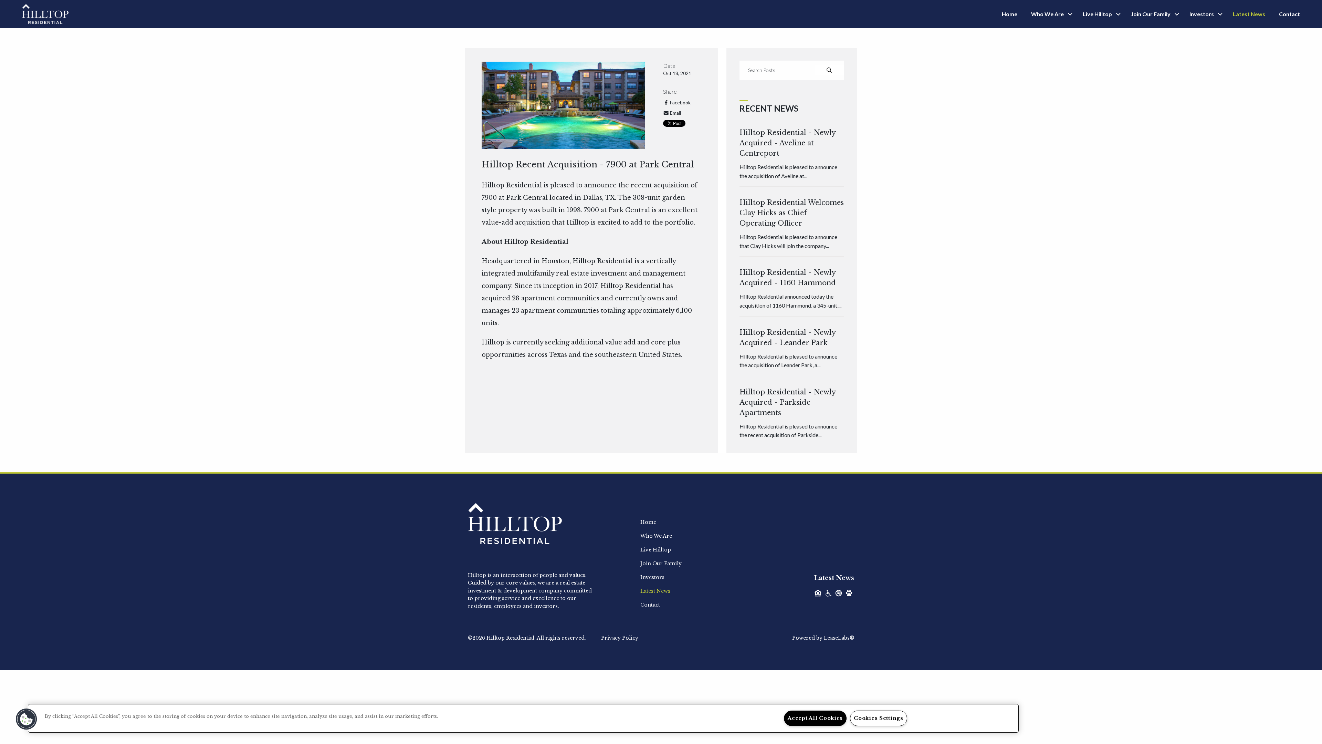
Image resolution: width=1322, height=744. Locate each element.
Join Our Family (1151, 14)
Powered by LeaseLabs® (823, 638)
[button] (26, 719)
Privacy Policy (619, 638)
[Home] (45, 13)
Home (1009, 14)
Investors (1201, 14)
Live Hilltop (1097, 14)
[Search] (829, 70)
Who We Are (1047, 14)
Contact (1289, 14)
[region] (523, 718)
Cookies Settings (878, 718)
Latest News (1249, 14)
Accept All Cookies (815, 718)
